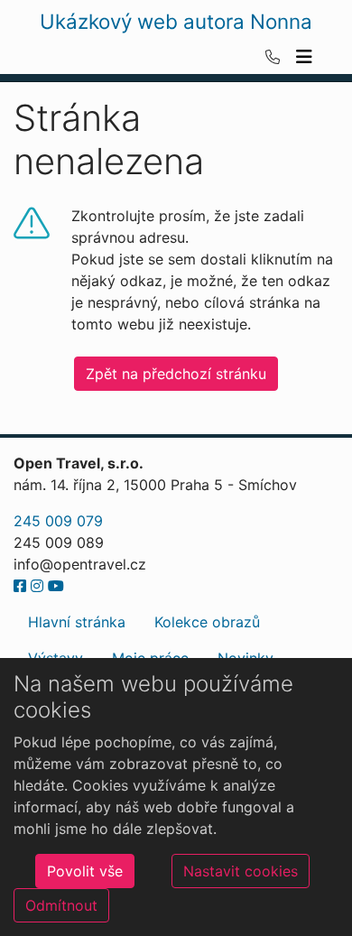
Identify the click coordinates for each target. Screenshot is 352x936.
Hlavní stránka (76, 622)
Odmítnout (61, 905)
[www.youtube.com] (56, 586)
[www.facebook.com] (20, 586)
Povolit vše (85, 871)
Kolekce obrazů (207, 622)
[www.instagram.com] (37, 586)
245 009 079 (58, 521)
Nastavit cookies (240, 871)
